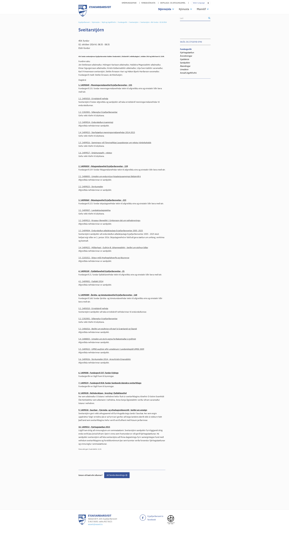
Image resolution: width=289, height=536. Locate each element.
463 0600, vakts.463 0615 (101, 521)
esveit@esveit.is (95, 524)
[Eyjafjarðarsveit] (82, 524)
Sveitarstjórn (133, 22)
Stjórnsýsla (96, 22)
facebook (143, 518)
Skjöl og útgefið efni (109, 22)
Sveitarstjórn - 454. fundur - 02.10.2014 (154, 22)
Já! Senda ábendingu (115, 475)
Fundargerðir (122, 22)
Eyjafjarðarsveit (84, 22)
